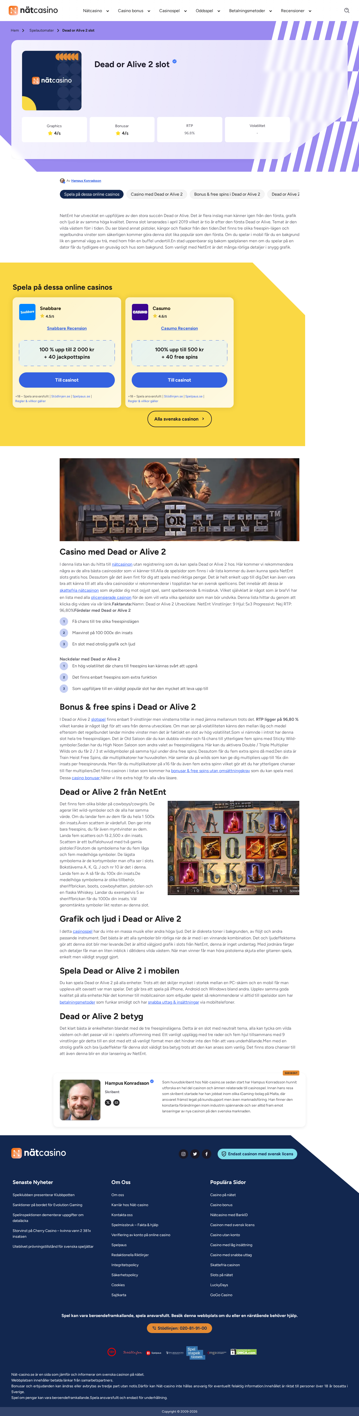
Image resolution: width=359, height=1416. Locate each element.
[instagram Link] (183, 1154)
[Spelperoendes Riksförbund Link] (174, 1352)
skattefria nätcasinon (79, 590)
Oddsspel (204, 10)
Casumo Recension (179, 328)
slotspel (98, 719)
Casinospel (169, 10)
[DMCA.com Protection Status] (243, 1353)
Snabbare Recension (67, 328)
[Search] (343, 10)
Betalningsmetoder (247, 10)
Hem (15, 30)
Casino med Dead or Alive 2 (157, 194)
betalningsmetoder (77, 1002)
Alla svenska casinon (176, 419)
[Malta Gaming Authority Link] (216, 1353)
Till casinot (66, 380)
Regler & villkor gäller (30, 401)
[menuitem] (96, 10)
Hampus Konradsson (86, 180)
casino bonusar (86, 777)
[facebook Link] (206, 1154)
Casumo (161, 308)
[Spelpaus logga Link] (153, 1353)
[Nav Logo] (33, 10)
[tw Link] (108, 1102)
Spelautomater (41, 30)
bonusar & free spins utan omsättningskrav (210, 770)
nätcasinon (122, 564)
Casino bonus (130, 10)
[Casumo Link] (140, 312)
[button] (230, 1096)
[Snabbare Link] (27, 312)
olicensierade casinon (111, 597)
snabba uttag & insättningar (173, 1002)
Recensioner (292, 10)
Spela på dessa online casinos (91, 194)
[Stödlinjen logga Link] (132, 1353)
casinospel (83, 931)
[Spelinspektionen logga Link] (195, 1353)
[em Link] (116, 1102)
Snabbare (50, 308)
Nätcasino (92, 10)
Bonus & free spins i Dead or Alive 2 (227, 194)
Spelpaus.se (81, 396)
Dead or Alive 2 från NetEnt (297, 194)
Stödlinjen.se (60, 396)
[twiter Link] (195, 1154)
